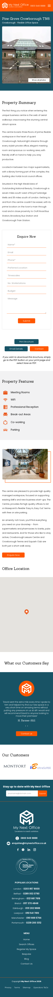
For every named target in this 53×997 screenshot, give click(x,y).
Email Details (16, 348)
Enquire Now (13, 555)
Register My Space (26, 949)
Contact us (26, 733)
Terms (17, 987)
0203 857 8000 (31, 888)
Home (26, 939)
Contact (39, 348)
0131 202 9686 (32, 908)
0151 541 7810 (32, 913)
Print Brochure (26, 341)
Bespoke (26, 953)
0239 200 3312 (33, 922)
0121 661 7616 (34, 898)
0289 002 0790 (31, 893)
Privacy (8, 987)
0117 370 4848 (30, 903)
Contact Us (27, 963)
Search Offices (26, 944)
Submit (26, 320)
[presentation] (25, 726)
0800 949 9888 (37, 5)
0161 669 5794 (33, 917)
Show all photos (39, 80)
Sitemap (27, 987)
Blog (26, 958)
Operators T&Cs (40, 987)
